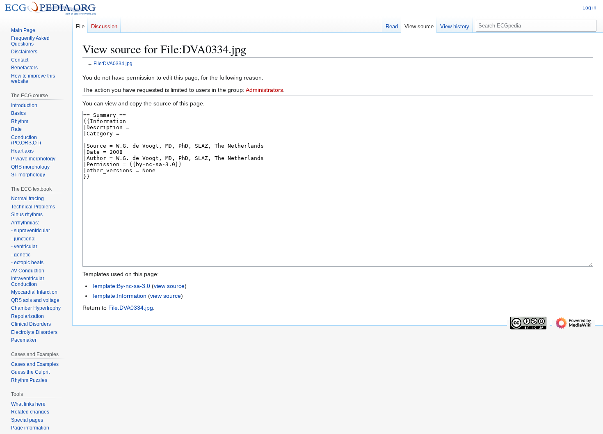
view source (169, 286)
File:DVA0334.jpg (113, 63)
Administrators (264, 90)
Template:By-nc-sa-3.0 (120, 286)
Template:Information (118, 295)
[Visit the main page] (50, 8)
